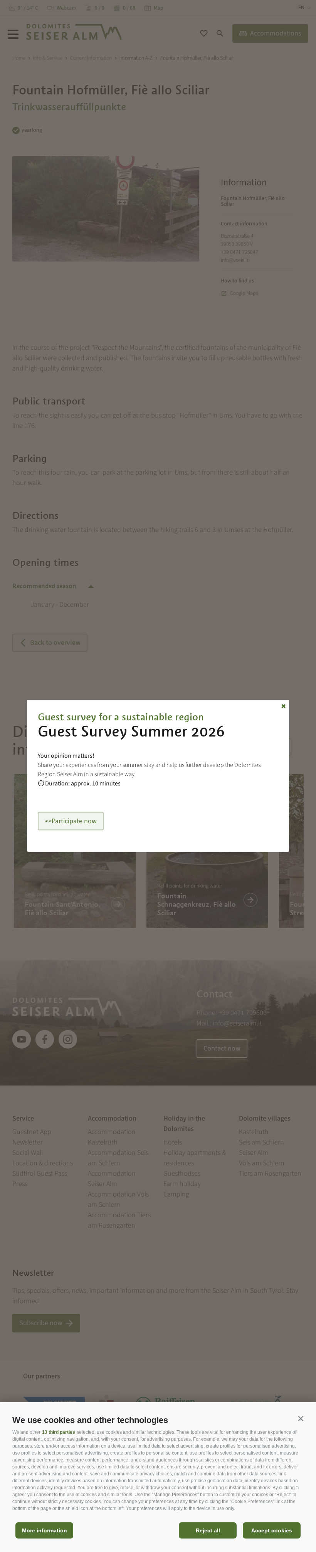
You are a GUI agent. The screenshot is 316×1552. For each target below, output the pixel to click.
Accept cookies (271, 1530)
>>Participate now (71, 821)
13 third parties (58, 1432)
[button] (301, 1418)
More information (44, 1530)
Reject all (208, 1530)
